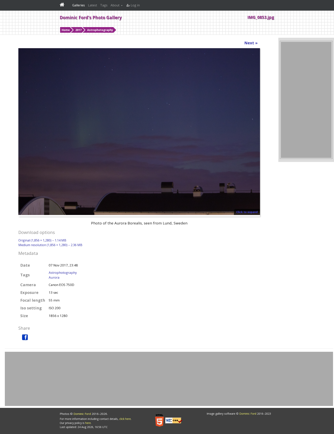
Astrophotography (100, 30)
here (88, 423)
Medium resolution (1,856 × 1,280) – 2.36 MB (50, 245)
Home (66, 30)
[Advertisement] (306, 100)
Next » (251, 42)
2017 (78, 30)
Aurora (54, 277)
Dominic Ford (82, 414)
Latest (92, 5)
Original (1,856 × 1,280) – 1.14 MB (42, 240)
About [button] (115, 5)
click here (125, 419)
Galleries (78, 5)
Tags (103, 5)
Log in (135, 5)
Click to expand (247, 212)
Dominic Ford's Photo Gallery (91, 17)
